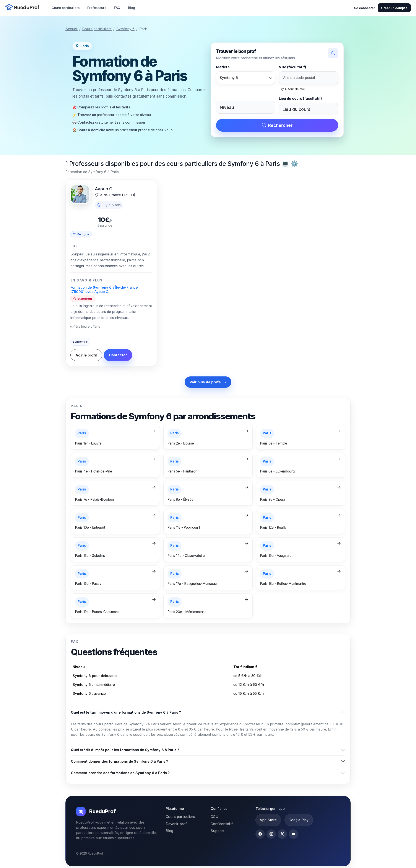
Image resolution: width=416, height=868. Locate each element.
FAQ (117, 8)
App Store (268, 820)
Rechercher (280, 125)
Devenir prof (176, 824)
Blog (131, 8)
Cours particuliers (66, 8)
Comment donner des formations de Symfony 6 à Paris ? (119, 761)
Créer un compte (394, 8)
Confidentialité (222, 824)
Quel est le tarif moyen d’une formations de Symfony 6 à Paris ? (126, 712)
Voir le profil (86, 355)
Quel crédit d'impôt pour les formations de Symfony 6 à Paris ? (125, 750)
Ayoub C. (104, 188)
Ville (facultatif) (292, 67)
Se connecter (364, 8)
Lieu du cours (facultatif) (300, 98)
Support (217, 831)
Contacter (118, 355)
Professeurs (96, 8)
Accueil (71, 29)
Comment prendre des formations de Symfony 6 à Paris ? (120, 773)
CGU (214, 816)
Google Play (299, 820)
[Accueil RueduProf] (23, 7)
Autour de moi (294, 89)
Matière (223, 67)
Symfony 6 (125, 29)
